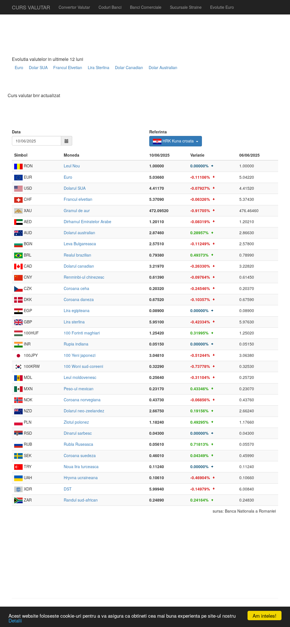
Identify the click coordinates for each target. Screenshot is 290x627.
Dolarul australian (79, 232)
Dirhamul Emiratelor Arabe (87, 221)
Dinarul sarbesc (78, 433)
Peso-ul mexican (78, 388)
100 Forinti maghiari (82, 333)
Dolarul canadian (79, 266)
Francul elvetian (78, 199)
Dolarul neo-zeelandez (84, 410)
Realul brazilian (77, 255)
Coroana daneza (79, 299)
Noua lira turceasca (81, 466)
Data (16, 132)
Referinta (158, 132)
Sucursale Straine (186, 7)
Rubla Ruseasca (78, 444)
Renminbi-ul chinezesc (84, 277)
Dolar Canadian (129, 67)
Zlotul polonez (76, 422)
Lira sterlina (74, 322)
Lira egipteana (76, 310)
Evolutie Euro (222, 7)
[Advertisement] (115, 84)
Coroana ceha (76, 288)
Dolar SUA (38, 67)
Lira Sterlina (98, 67)
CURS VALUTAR (31, 7)
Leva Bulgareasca (80, 243)
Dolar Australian (163, 67)
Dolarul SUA (75, 188)
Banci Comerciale (145, 7)
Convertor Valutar (74, 7)
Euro (19, 67)
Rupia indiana (76, 344)
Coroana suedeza (80, 455)
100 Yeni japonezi (79, 355)
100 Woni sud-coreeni (83, 366)
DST (68, 489)
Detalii (15, 620)
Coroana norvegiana (82, 399)
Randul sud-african (81, 500)
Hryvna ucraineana (81, 477)
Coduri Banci (110, 7)
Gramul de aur (77, 210)
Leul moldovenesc (80, 377)
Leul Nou (72, 166)
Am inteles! (264, 615)
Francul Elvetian (67, 67)
